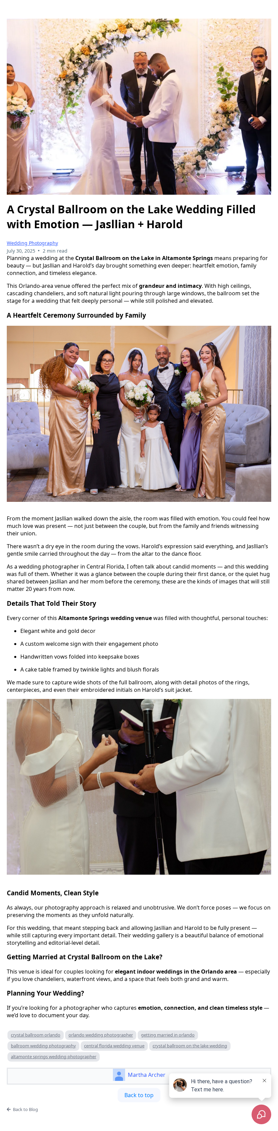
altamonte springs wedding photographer (53, 1056)
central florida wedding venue (114, 1046)
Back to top (139, 1095)
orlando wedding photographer (100, 1035)
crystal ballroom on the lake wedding (190, 1046)
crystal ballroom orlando (35, 1035)
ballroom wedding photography (43, 1046)
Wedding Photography (32, 243)
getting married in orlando (168, 1035)
